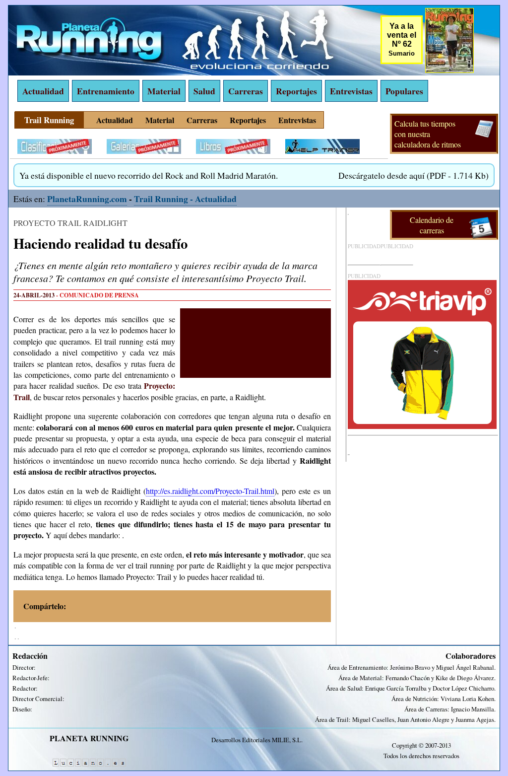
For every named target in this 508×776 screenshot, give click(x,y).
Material (164, 90)
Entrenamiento (105, 90)
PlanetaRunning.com (87, 198)
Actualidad (43, 90)
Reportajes (296, 90)
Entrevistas (351, 90)
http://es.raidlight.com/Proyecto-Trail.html (210, 491)
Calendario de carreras (431, 224)
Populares (404, 90)
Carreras (245, 90)
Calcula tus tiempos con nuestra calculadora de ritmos (427, 133)
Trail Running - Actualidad (185, 198)
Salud (204, 90)
